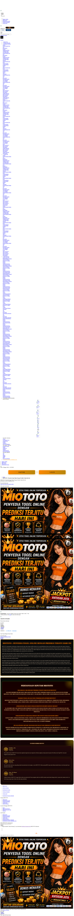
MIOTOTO (5, 20)
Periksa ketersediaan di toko (5, 636)
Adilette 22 (5, 448)
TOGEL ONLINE (6, 22)
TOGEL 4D (5, 23)
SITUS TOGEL (6, 788)
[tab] (37, 40)
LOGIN (52, 472)
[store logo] (10, 28)
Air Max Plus (5, 441)
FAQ (4, 807)
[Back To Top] (0, 914)
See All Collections (6, 444)
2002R (4, 455)
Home (4, 477)
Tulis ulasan (14, 630)
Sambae (4, 449)
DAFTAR (22, 472)
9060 (4, 457)
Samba (4, 447)
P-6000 (4, 442)
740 (3, 454)
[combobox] (5, 34)
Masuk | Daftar (5, 19)
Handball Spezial (6, 446)
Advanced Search (3, 35)
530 (3, 453)
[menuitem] (5, 42)
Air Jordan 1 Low (6, 440)
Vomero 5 (4, 443)
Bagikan (2, 637)
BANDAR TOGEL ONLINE (8, 795)
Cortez (4, 439)
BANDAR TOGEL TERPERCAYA (9, 820)
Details (1, 638)
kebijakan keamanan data (26, 826)
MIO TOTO (4, 463)
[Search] (1, 37)
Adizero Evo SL (6, 450)
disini (10, 614)
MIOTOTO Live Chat (7, 809)
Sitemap (4, 810)
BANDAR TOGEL (6, 21)
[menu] (37, 250)
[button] (2, 535)
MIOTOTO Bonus (6, 808)
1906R (4, 456)
